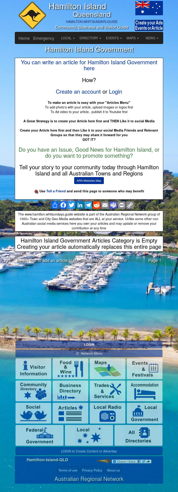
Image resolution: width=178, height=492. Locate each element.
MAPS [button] (132, 38)
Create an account (78, 91)
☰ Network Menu (89, 353)
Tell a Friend (56, 191)
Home (24, 38)
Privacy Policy (92, 470)
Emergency (43, 38)
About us (113, 470)
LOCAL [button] (67, 38)
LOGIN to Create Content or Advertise (89, 451)
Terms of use (67, 470)
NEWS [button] (151, 38)
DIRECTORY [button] (89, 38)
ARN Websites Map (89, 180)
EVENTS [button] (113, 38)
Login (115, 91)
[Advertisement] (89, 303)
